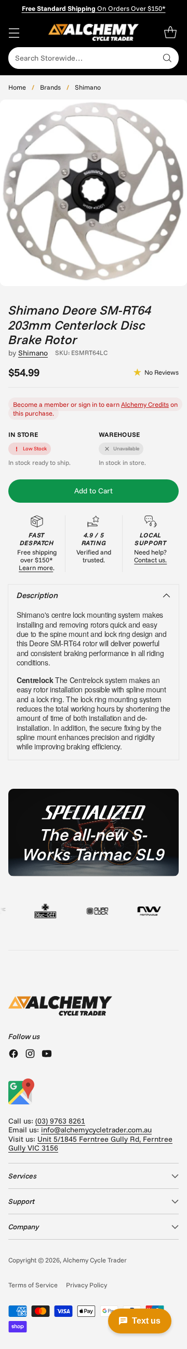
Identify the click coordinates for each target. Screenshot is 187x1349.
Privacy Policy (86, 1285)
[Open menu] (13, 32)
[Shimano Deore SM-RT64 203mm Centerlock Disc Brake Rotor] (93, 193)
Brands (50, 87)
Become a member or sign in (55, 404)
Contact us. (150, 560)
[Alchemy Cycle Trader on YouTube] (47, 1054)
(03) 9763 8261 (60, 1121)
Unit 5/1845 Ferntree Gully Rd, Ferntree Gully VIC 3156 (90, 1143)
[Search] (167, 58)
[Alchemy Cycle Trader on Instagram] (30, 1054)
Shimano (88, 87)
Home (17, 87)
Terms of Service (33, 1285)
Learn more (36, 567)
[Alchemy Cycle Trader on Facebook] (13, 1054)
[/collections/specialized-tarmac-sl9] (93, 832)
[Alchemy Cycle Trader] (93, 32)
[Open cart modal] (170, 32)
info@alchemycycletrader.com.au (96, 1129)
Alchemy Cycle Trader (95, 1260)
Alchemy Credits (145, 404)
